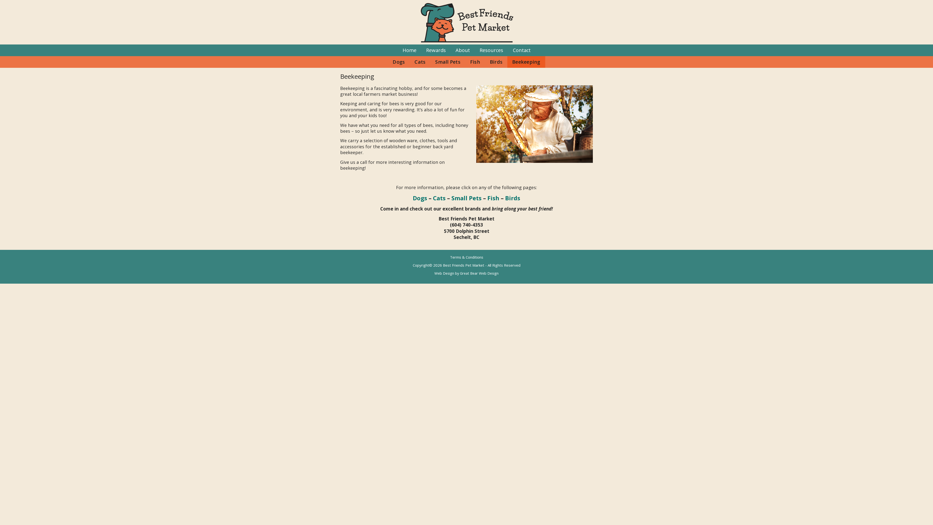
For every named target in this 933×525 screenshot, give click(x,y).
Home (409, 50)
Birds (496, 62)
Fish (475, 62)
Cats (420, 62)
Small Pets (447, 62)
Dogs (399, 62)
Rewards (436, 50)
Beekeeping (526, 62)
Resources (491, 50)
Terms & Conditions (466, 257)
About (463, 50)
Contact (522, 50)
